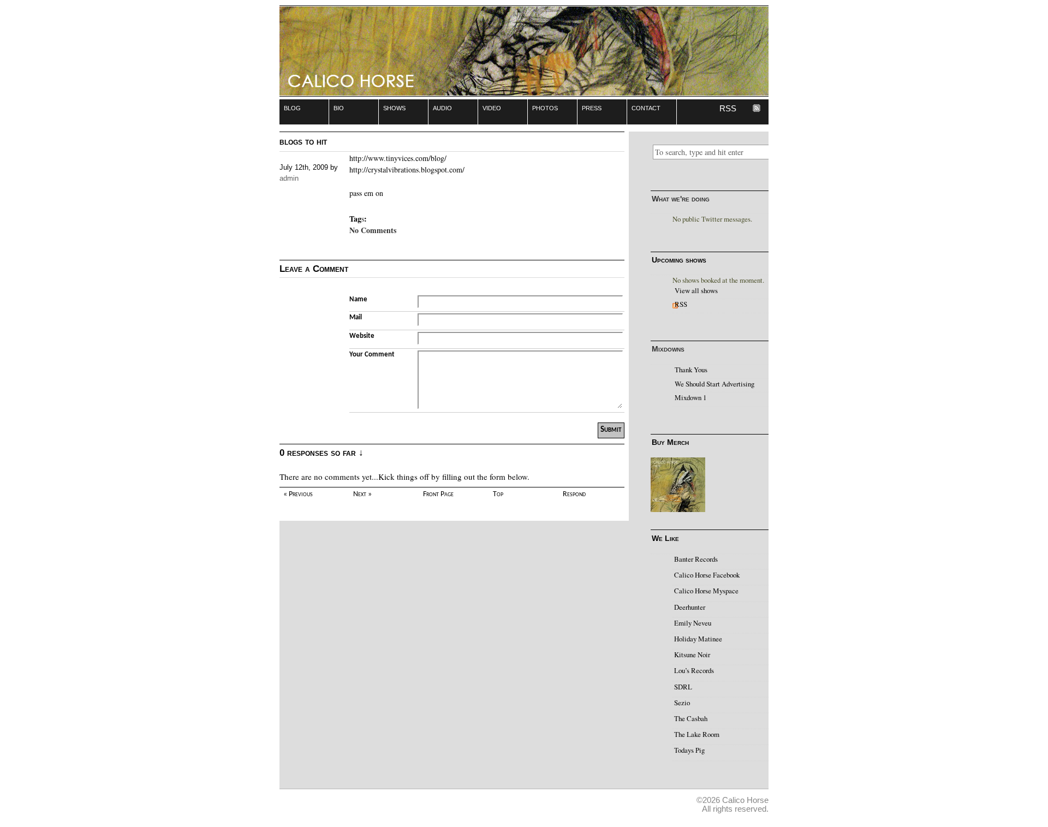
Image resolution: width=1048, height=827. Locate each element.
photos (545, 107)
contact (646, 107)
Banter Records (696, 559)
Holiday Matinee (698, 639)
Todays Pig (689, 750)
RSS (727, 108)
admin (289, 178)
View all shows (696, 290)
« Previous (298, 494)
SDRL (683, 687)
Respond (574, 494)
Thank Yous (691, 369)
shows (394, 107)
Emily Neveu (692, 623)
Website (361, 336)
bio (339, 107)
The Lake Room (696, 734)
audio (442, 107)
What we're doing (681, 198)
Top (498, 494)
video (492, 107)
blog (292, 107)
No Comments (372, 230)
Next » (362, 494)
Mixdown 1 (690, 397)
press (592, 107)
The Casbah (690, 718)
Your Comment (372, 354)
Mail (355, 317)
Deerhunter (689, 607)
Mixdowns (668, 348)
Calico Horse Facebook (707, 575)
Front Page (438, 494)
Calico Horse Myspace (706, 591)
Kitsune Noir (692, 654)
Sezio (682, 702)
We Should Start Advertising (714, 384)
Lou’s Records (694, 670)
